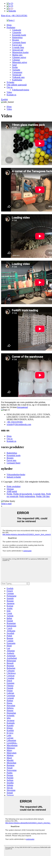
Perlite (15, 67)
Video (9, 92)
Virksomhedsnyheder (16, 474)
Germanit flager (19, 42)
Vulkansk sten (18, 77)
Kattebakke (17, 80)
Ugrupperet (17, 72)
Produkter (11, 27)
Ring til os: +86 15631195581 (14, 15)
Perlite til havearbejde (22, 494)
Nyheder (10, 82)
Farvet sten (17, 45)
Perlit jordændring (27, 496)
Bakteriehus (17, 37)
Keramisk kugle (19, 35)
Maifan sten (17, 55)
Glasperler (16, 32)
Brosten (15, 40)
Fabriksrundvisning (20, 90)
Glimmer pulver (19, 57)
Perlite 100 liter (42, 496)
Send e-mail (6, 503)
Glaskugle (16, 30)
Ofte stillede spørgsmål (17, 85)
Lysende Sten (18, 47)
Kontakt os (11, 95)
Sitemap (10, 489)
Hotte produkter (14, 486)
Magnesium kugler (20, 52)
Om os (9, 87)
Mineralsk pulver (19, 62)
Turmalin (16, 70)
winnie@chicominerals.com (19, 424)
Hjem (9, 25)
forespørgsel (22, 407)
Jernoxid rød (17, 50)
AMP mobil (12, 491)
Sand (14, 65)
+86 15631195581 (15, 422)
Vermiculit (16, 75)
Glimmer (16, 60)
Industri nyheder (14, 477)
